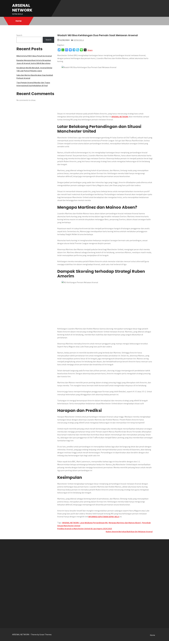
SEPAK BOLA (79, 40)
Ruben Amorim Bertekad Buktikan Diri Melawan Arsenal (129, 531)
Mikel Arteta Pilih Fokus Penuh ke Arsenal (34, 56)
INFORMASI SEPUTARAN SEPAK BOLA (103, 516)
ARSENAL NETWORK (22, 8)
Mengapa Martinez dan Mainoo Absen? (125, 522)
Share (90, 50)
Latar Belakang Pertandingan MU (94, 522)
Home (19, 21)
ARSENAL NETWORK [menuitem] (119, 116)
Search (19, 35)
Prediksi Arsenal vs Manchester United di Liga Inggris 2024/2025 (84, 528)
